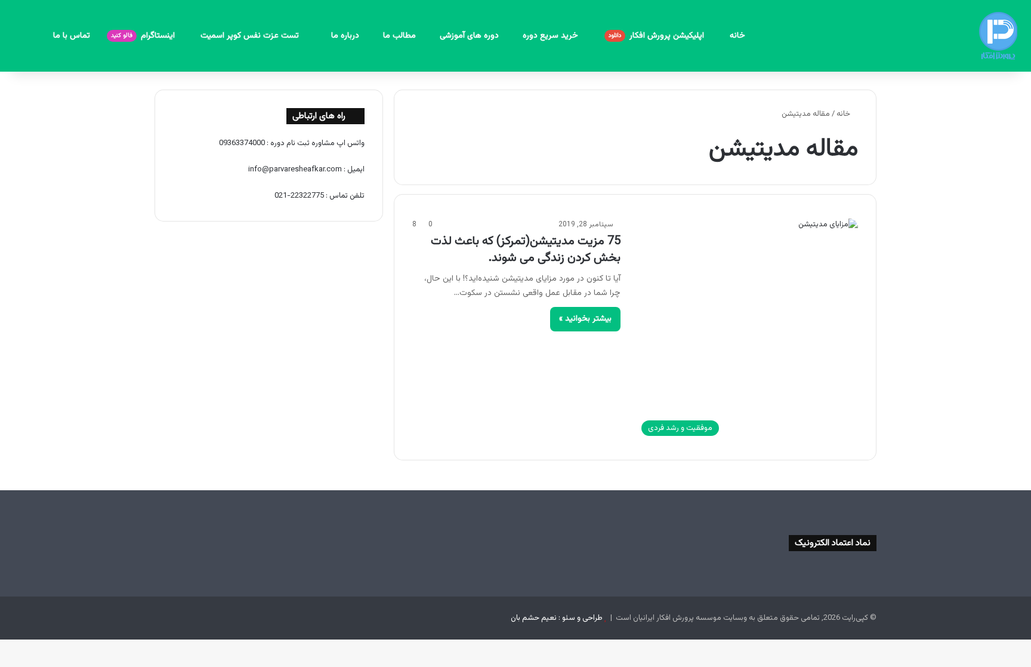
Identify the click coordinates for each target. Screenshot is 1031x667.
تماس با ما (71, 35)
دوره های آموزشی (469, 35)
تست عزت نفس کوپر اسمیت (250, 35)
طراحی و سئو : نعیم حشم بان (557, 618)
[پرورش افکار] (998, 36)
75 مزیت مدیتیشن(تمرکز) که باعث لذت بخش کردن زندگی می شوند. (526, 250)
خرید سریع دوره (552, 35)
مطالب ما (399, 35)
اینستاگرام (144, 35)
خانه (737, 35)
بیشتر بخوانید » (585, 318)
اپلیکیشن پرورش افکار (657, 35)
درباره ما (345, 35)
